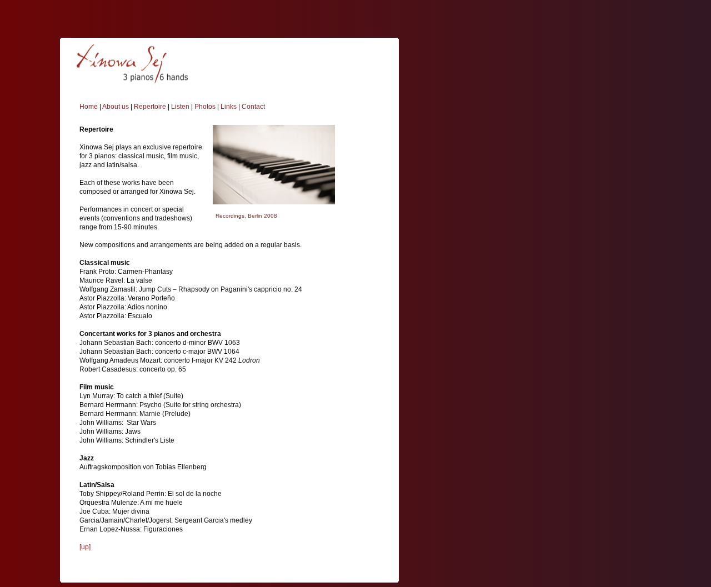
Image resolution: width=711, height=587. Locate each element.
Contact (253, 107)
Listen (180, 107)
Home (88, 107)
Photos (205, 107)
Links (229, 107)
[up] (85, 547)
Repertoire (150, 107)
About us (115, 107)
